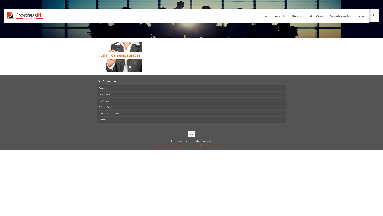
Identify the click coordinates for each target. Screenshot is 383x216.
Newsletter (206, 146)
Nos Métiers (104, 101)
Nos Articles (194, 146)
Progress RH (104, 94)
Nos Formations (163, 146)
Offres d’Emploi (105, 107)
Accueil (102, 88)
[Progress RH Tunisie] (25, 16)
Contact (102, 120)
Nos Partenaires (180, 146)
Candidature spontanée (109, 113)
